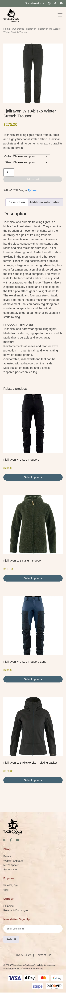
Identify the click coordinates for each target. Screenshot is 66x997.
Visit (5, 890)
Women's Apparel (13, 860)
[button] (60, 15)
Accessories (10, 869)
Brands (7, 856)
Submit (11, 939)
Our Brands (18, 28)
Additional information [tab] (44, 202)
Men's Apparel (11, 865)
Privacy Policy (23, 955)
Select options (33, 477)
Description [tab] (16, 202)
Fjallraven (31, 28)
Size (8, 162)
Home (6, 28)
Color (8, 156)
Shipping (8, 906)
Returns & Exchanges (15, 910)
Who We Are (10, 885)
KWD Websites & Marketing (29, 968)
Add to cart (33, 179)
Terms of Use (43, 955)
